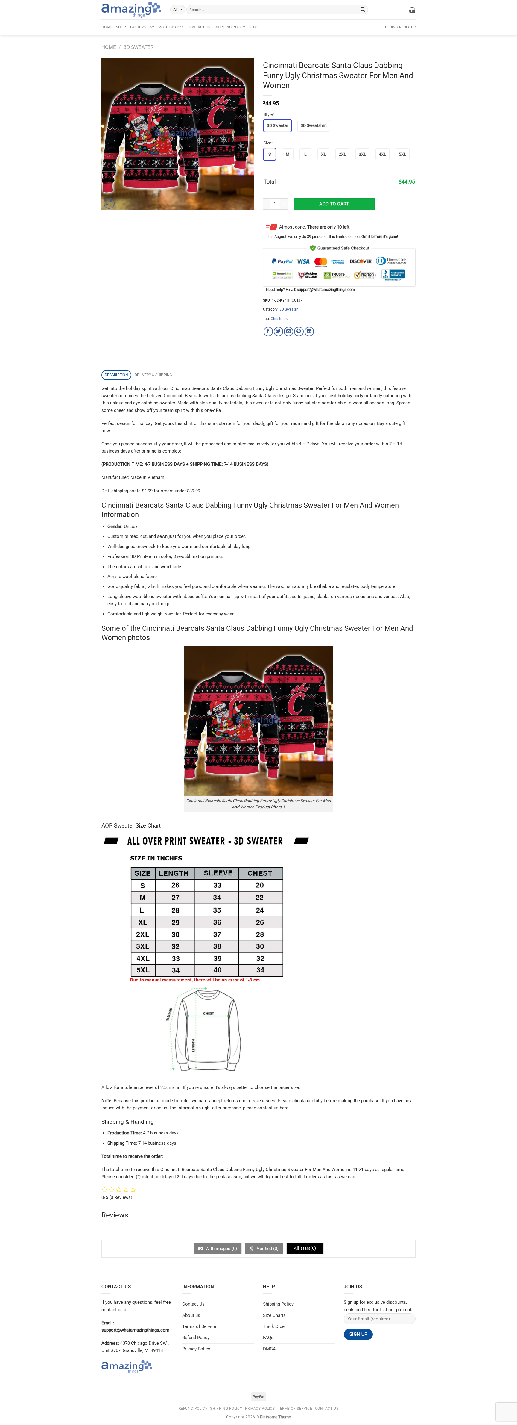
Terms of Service (199, 1326)
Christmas (279, 319)
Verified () (267, 1248)
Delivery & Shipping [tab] (153, 375)
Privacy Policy (196, 1349)
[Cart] (412, 9)
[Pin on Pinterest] (298, 331)
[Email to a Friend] (288, 331)
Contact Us (199, 27)
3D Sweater (138, 47)
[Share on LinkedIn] (309, 331)
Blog (253, 27)
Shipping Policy (230, 27)
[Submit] (363, 9)
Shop (121, 27)
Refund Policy (195, 1337)
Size (268, 142)
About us (191, 1315)
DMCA (269, 1349)
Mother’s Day (171, 27)
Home (106, 27)
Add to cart (334, 204)
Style (269, 114)
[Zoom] (109, 203)
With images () (220, 1248)
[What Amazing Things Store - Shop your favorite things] (131, 10)
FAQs (268, 1337)
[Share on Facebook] (268, 331)
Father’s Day (142, 27)
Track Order (274, 1326)
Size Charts (274, 1315)
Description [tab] (116, 375)
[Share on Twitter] (278, 331)
